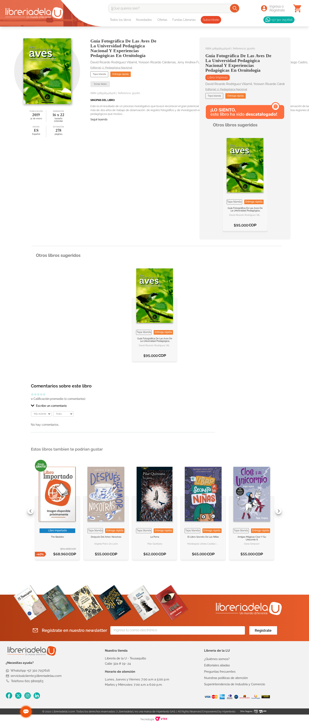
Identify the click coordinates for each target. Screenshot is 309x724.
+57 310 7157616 (281, 19)
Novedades (144, 19)
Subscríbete (211, 19)
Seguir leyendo (98, 119)
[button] (123, 406)
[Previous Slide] (30, 511)
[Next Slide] (278, 511)
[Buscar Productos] (234, 8)
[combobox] (173, 8)
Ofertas (162, 19)
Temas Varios (100, 84)
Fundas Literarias (184, 19)
